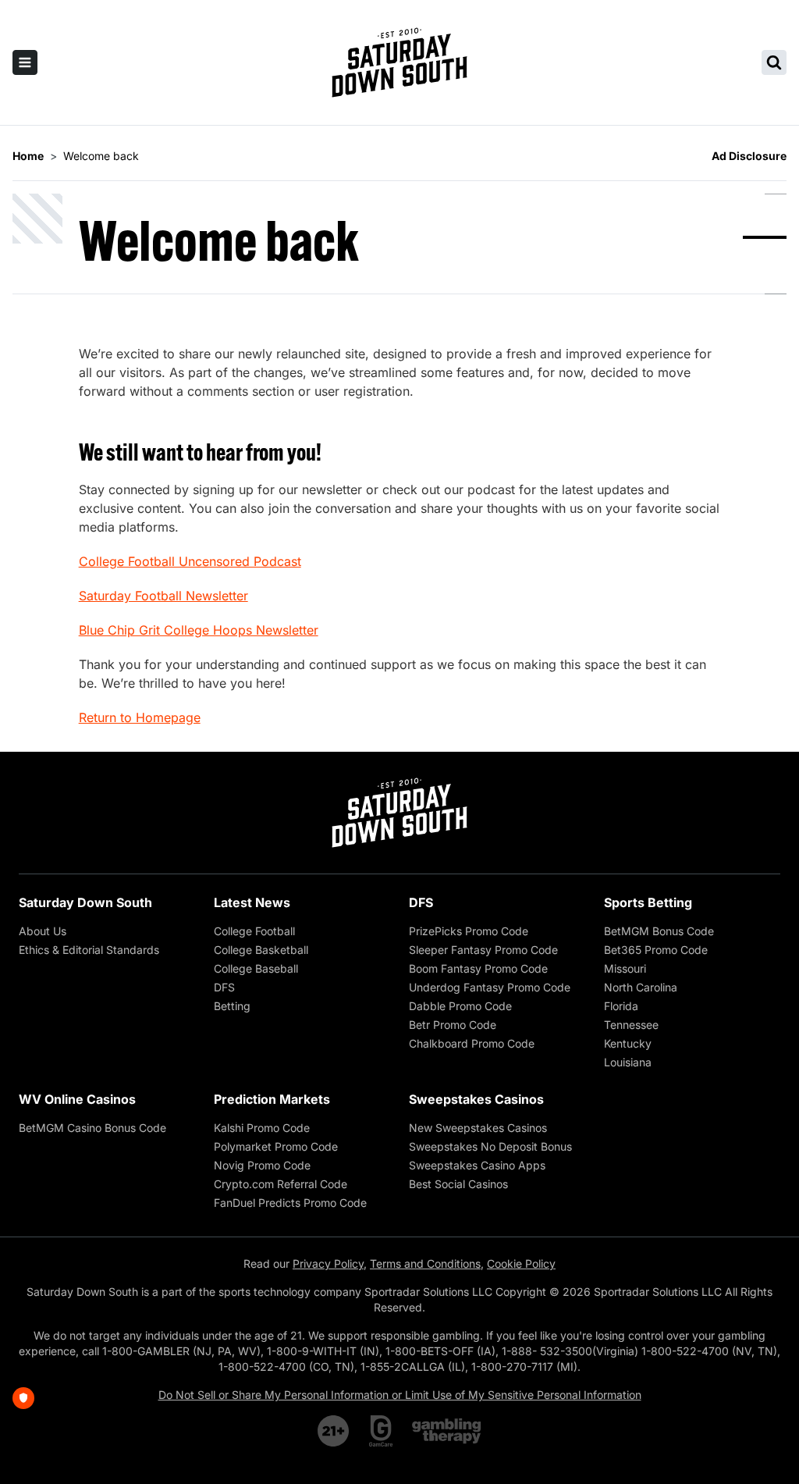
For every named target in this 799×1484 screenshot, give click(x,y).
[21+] (334, 1431)
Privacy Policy (328, 1263)
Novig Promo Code (262, 1165)
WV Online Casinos (77, 1099)
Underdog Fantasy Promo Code (489, 987)
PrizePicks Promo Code (468, 931)
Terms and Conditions (425, 1263)
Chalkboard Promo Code (471, 1043)
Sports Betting (648, 902)
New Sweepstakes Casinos (478, 1127)
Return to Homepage (140, 717)
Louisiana (628, 1062)
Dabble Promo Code (460, 1005)
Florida (621, 1005)
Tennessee (631, 1024)
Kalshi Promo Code (262, 1127)
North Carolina (640, 987)
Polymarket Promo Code (276, 1146)
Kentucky (628, 1043)
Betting (232, 1005)
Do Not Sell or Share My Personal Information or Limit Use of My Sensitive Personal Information (399, 1394)
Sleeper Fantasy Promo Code (483, 949)
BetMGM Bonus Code (659, 931)
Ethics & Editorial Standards (89, 949)
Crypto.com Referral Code (280, 1183)
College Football (254, 931)
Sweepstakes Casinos (476, 1099)
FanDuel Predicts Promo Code (290, 1202)
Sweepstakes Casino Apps (477, 1165)
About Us (42, 931)
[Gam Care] (381, 1431)
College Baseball (256, 968)
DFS (224, 987)
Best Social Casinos (458, 1183)
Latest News (252, 902)
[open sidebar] (24, 62)
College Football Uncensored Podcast (190, 561)
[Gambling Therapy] (446, 1431)
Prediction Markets (272, 1099)
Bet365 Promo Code (656, 949)
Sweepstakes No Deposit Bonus (490, 1146)
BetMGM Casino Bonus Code (92, 1127)
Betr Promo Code (452, 1024)
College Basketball (261, 949)
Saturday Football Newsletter (163, 595)
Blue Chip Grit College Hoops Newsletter (198, 630)
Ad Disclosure (749, 155)
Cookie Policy (521, 1263)
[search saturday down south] (774, 62)
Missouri (625, 968)
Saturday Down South (85, 902)
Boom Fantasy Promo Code (478, 968)
